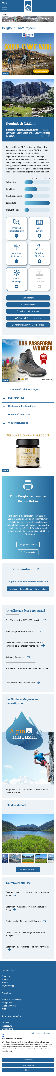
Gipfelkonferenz (9, 1005)
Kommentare (28, 297)
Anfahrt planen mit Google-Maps (29, 324)
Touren (5, 979)
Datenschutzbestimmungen (42, 1033)
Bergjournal (7, 1002)
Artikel (5, 1008)
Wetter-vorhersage (16, 280)
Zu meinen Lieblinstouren (28, 311)
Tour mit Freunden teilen (30, 318)
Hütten (5, 982)
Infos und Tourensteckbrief (16, 229)
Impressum (7, 1026)
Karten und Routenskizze (17, 255)
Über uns (6, 976)
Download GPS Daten (39, 255)
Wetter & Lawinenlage (12, 999)
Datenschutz (7, 1029)
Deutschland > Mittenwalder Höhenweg (23, 921)
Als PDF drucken (28, 304)
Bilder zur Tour (39, 229)
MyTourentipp (8, 985)
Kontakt (5, 1022)
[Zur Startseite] (28, 6)
